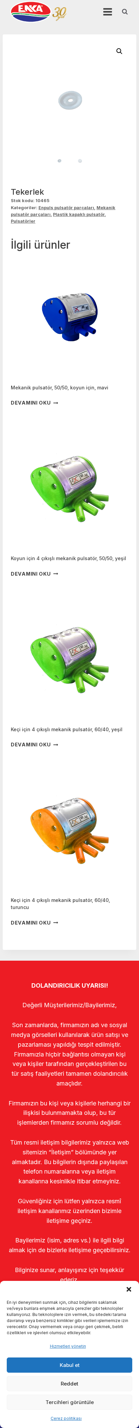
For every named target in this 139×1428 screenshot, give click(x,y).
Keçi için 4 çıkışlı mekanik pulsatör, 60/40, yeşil (66, 729)
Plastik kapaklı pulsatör (79, 214)
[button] (129, 1289)
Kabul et (70, 1365)
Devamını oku (31, 403)
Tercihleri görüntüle (70, 1402)
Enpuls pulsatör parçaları (66, 207)
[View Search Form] (125, 12)
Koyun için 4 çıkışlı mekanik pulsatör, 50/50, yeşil (68, 558)
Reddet (69, 1383)
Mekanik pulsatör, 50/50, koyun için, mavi (59, 387)
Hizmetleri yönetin (68, 1346)
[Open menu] (107, 12)
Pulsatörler (23, 221)
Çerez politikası (66, 1418)
